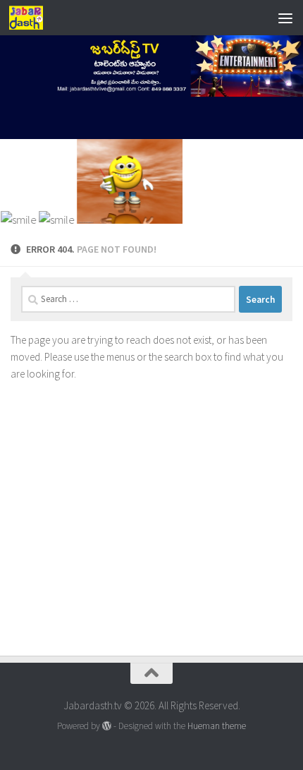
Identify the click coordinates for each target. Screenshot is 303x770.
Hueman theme (216, 726)
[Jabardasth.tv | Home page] (31, 18)
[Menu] (285, 17)
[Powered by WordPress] (106, 725)
